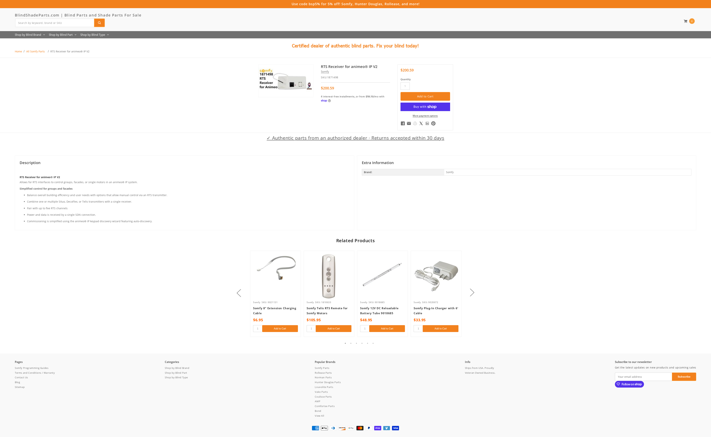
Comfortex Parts (325, 406)
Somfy (325, 71)
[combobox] (60, 23)
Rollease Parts (323, 372)
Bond (318, 410)
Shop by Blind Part (61, 34)
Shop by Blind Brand (28, 34)
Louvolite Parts (324, 386)
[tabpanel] (275, 294)
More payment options (425, 115)
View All (319, 415)
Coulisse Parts (323, 396)
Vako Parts (321, 391)
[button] (689, 21)
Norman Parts (323, 377)
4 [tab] (362, 343)
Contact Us (21, 377)
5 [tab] (367, 343)
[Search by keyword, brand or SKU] (99, 23)
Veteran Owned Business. (480, 372)
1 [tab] (345, 343)
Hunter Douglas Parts (328, 382)
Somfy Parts (322, 367)
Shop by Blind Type (92, 34)
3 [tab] (356, 343)
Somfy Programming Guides (31, 367)
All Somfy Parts (35, 51)
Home (18, 51)
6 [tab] (373, 343)
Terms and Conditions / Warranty (35, 372)
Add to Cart (280, 328)
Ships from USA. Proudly (479, 367)
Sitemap (20, 386)
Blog (17, 382)
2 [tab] (351, 343)
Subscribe (684, 376)
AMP (317, 401)
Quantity (405, 79)
